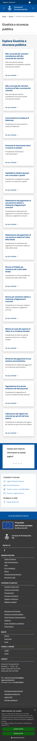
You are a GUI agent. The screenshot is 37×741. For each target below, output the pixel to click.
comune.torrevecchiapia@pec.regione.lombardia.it (12, 679)
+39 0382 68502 (18, 682)
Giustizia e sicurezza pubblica (13, 614)
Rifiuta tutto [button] (18, 733)
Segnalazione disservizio (12, 694)
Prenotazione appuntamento (13, 691)
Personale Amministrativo (12, 574)
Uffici (6, 565)
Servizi (11, 16)
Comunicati (8, 639)
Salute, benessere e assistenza (14, 623)
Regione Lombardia (9, 2)
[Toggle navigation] (4, 8)
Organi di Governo (10, 559)
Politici (6, 571)
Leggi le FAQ (8, 697)
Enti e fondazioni (9, 568)
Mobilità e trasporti (10, 602)
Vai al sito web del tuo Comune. (18, 515)
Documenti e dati (9, 577)
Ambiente (7, 620)
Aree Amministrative (11, 562)
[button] (18, 738)
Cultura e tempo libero (11, 590)
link (8, 725)
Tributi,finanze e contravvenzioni (15, 617)
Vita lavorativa (9, 593)
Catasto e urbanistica (11, 599)
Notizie (6, 636)
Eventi (6, 653)
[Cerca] (33, 8)
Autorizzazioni (9, 626)
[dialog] (18, 724)
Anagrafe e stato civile (11, 587)
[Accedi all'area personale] (29, 2)
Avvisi (6, 642)
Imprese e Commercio (11, 596)
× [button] (35, 710)
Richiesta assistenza (10, 700)
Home (4, 16)
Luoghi (6, 650)
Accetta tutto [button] (18, 729)
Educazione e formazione (12, 611)
